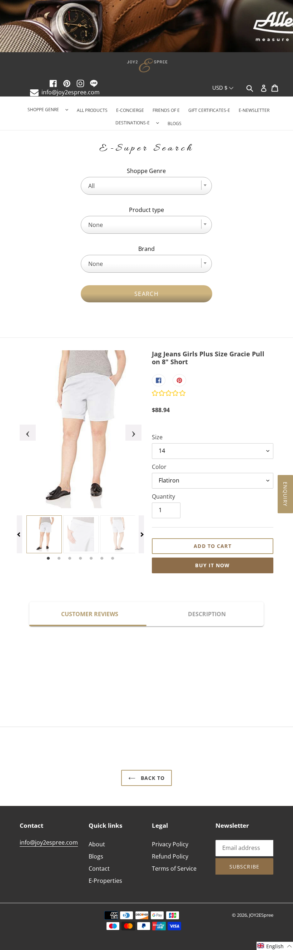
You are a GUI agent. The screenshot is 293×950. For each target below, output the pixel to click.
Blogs (96, 856)
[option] (146, 27)
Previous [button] (23, 429)
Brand (146, 249)
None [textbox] (95, 225)
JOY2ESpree (261, 915)
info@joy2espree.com (70, 92)
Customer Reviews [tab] (89, 614)
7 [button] (112, 558)
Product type (146, 210)
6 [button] (101, 558)
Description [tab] (207, 614)
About (97, 844)
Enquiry (285, 494)
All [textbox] (91, 186)
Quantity (163, 496)
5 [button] (91, 558)
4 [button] (80, 558)
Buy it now (212, 565)
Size (157, 437)
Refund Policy (170, 856)
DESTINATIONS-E (132, 123)
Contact (99, 868)
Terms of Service (174, 868)
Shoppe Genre (146, 171)
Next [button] (129, 429)
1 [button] (48, 558)
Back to (152, 778)
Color (159, 467)
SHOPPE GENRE (43, 110)
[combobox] (146, 186)
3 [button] (69, 558)
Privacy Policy (170, 844)
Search (146, 294)
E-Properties (105, 881)
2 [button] (59, 558)
